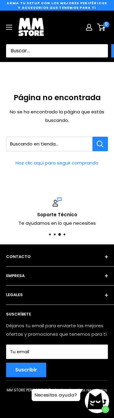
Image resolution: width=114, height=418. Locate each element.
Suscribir (26, 369)
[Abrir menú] (9, 27)
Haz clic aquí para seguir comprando (57, 163)
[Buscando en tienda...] (100, 144)
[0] (101, 27)
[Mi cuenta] (89, 27)
